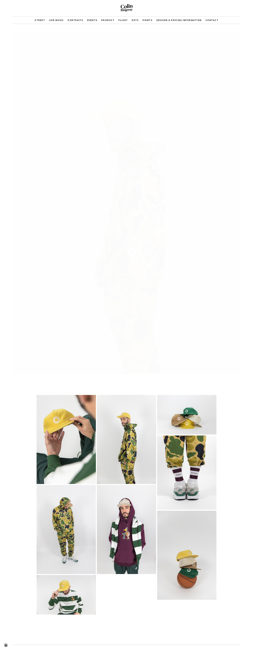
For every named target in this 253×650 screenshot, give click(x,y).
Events (92, 20)
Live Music (56, 20)
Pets (135, 20)
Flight (123, 20)
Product (107, 20)
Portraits (75, 20)
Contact (211, 20)
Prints (147, 20)
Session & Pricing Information (178, 20)
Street (40, 20)
